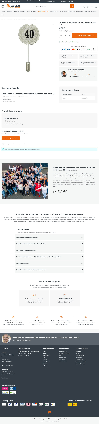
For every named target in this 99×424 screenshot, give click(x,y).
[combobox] (52, 6)
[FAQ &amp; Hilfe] (84, 6)
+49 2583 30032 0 (74, 77)
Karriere (45, 363)
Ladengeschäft (46, 355)
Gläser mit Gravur (80, 365)
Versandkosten (64, 419)
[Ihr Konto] (88, 6)
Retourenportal (46, 367)
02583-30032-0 (16, 1)
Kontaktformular (6, 378)
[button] (49, 237)
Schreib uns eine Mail (88, 77)
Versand (45, 359)
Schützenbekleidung (81, 361)
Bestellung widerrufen (64, 353)
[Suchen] (72, 6)
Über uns (45, 351)
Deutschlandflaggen (81, 355)
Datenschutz (62, 357)
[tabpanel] (29, 98)
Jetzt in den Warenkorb (85, 35)
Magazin (45, 365)
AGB (60, 355)
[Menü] (3, 6)
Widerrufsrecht (63, 351)
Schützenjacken (80, 363)
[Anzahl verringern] (61, 35)
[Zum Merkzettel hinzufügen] (53, 24)
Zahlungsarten (46, 361)
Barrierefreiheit (63, 361)
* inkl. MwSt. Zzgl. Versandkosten (66, 31)
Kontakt (45, 353)
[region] (29, 48)
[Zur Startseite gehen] (15, 6)
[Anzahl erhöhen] (70, 35)
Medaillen (78, 351)
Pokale (77, 353)
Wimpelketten (79, 357)
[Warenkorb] (95, 6)
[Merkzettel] (92, 6)
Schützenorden (79, 359)
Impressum (62, 359)
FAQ (44, 357)
